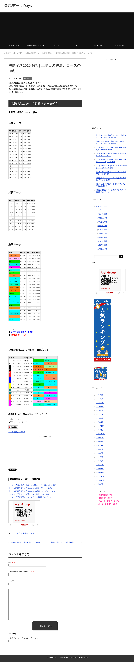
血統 (100, 210)
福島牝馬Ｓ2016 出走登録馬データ (65, 542)
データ (15, 533)
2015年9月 (100, 484)
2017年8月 (100, 395)
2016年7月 (100, 445)
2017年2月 (100, 418)
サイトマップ (98, 45)
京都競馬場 (102, 218)
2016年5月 (100, 453)
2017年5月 (100, 407)
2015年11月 (100, 476)
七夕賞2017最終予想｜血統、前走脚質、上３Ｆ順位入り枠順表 (32, 485)
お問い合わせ (119, 45)
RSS (77, 45)
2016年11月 (100, 430)
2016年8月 (100, 441)
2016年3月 (100, 461)
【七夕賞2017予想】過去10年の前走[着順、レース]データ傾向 (31, 491)
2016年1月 (100, 469)
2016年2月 (100, 465)
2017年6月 (100, 403)
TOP (14, 53)
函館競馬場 (102, 249)
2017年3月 (100, 414)
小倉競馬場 (102, 241)
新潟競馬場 (102, 237)
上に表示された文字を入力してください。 (24, 638)
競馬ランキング (15, 45)
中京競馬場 (102, 230)
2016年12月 (100, 426)
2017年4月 (100, 410)
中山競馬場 (102, 222)
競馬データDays (18, 5)
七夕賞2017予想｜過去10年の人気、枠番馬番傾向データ (29, 497)
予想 (20, 533)
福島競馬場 (27, 78)
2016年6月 (100, 449)
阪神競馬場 (102, 226)
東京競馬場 (102, 214)
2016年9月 (100, 438)
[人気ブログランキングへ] (13, 427)
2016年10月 (100, 434)
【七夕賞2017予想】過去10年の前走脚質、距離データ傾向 (30, 488)
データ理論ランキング (35, 45)
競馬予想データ (102, 206)
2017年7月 (100, 399)
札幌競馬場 (102, 245)
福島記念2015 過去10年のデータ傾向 (26, 542)
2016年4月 (100, 457)
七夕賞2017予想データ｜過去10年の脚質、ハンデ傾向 (28, 494)
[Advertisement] (67, 27)
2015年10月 (100, 480)
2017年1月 (100, 422)
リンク (56, 45)
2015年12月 (100, 472)
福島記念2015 (28, 533)
